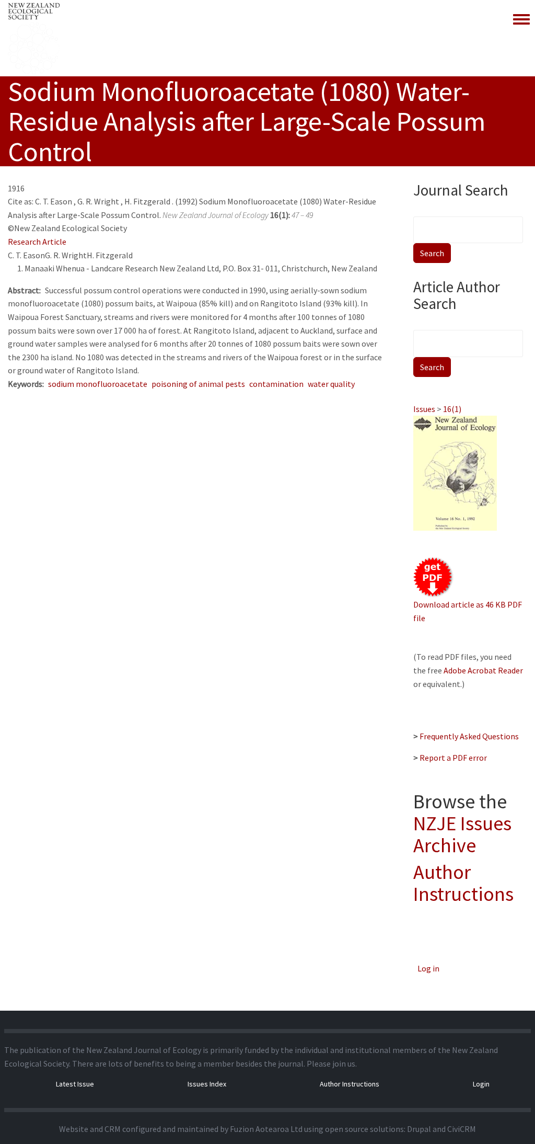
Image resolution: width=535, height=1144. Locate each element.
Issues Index (207, 1084)
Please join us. (332, 1063)
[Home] (34, 38)
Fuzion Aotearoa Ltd (266, 1129)
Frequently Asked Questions (469, 736)
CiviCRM (461, 1129)
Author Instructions (463, 883)
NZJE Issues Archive (462, 834)
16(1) (452, 409)
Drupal (419, 1129)
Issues (424, 409)
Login (481, 1084)
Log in (428, 968)
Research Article (37, 241)
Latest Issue (75, 1084)
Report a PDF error (453, 757)
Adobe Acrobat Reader (483, 670)
